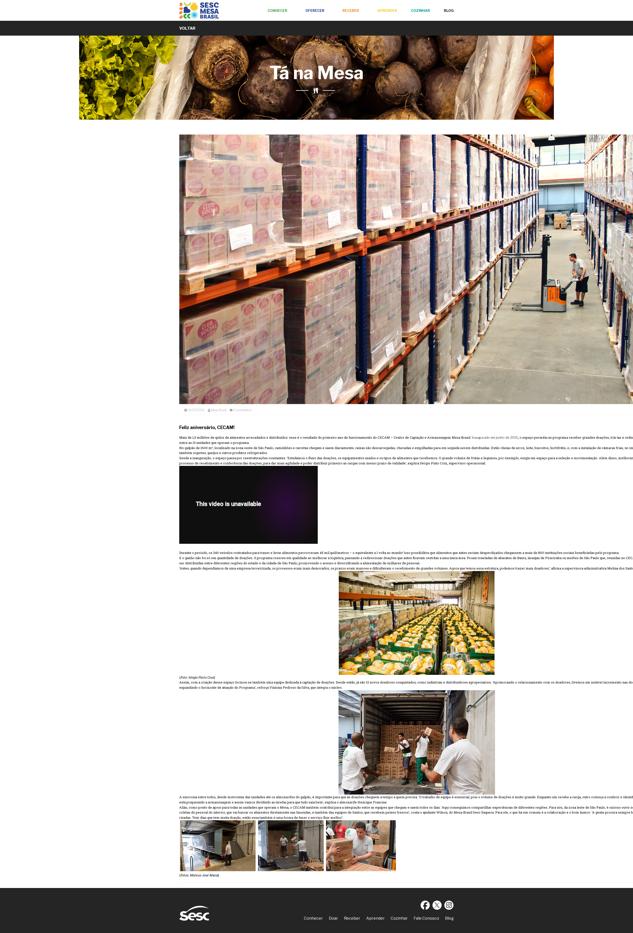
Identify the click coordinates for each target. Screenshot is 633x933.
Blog (449, 10)
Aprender (387, 10)
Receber (350, 10)
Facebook (425, 905)
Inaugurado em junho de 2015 (494, 437)
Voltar (187, 28)
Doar (333, 918)
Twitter (437, 905)
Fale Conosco (426, 918)
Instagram (449, 905)
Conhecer (277, 10)
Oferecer (314, 10)
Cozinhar (420, 10)
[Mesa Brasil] (199, 10)
